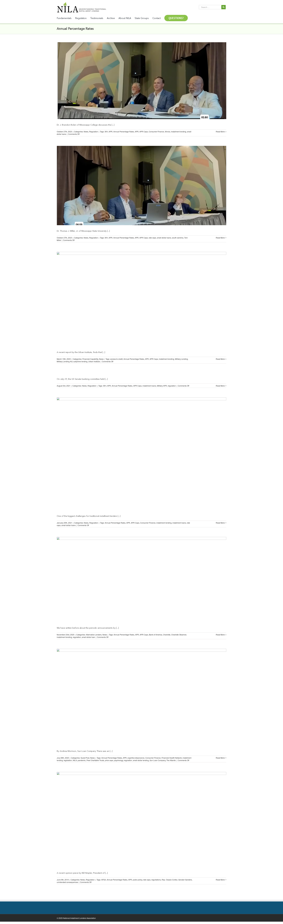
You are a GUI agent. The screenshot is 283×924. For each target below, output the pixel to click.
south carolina (177, 237)
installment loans (149, 385)
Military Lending (181, 359)
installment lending (178, 131)
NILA (75, 760)
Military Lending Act (65, 361)
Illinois (167, 131)
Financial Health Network (172, 758)
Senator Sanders (185, 879)
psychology (118, 760)
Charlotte (166, 634)
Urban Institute (94, 361)
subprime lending (80, 361)
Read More (220, 131)
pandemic (82, 760)
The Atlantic (171, 760)
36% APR (108, 131)
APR (137, 131)
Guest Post (85, 758)
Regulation (93, 131)
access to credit (116, 359)
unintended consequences (67, 882)
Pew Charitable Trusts (95, 760)
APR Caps (143, 131)
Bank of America (155, 634)
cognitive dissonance (135, 758)
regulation (172, 385)
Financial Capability (90, 359)
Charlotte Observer (178, 634)
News (86, 131)
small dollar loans (164, 237)
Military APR (162, 385)
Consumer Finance (156, 131)
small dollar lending (141, 760)
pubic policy (137, 879)
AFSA (103, 879)
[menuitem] (66, 18)
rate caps (152, 237)
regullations (156, 879)
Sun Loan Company (158, 760)
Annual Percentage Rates (123, 131)
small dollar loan (88, 637)
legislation (68, 760)
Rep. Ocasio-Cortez (169, 879)
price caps (109, 760)
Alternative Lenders (94, 634)
